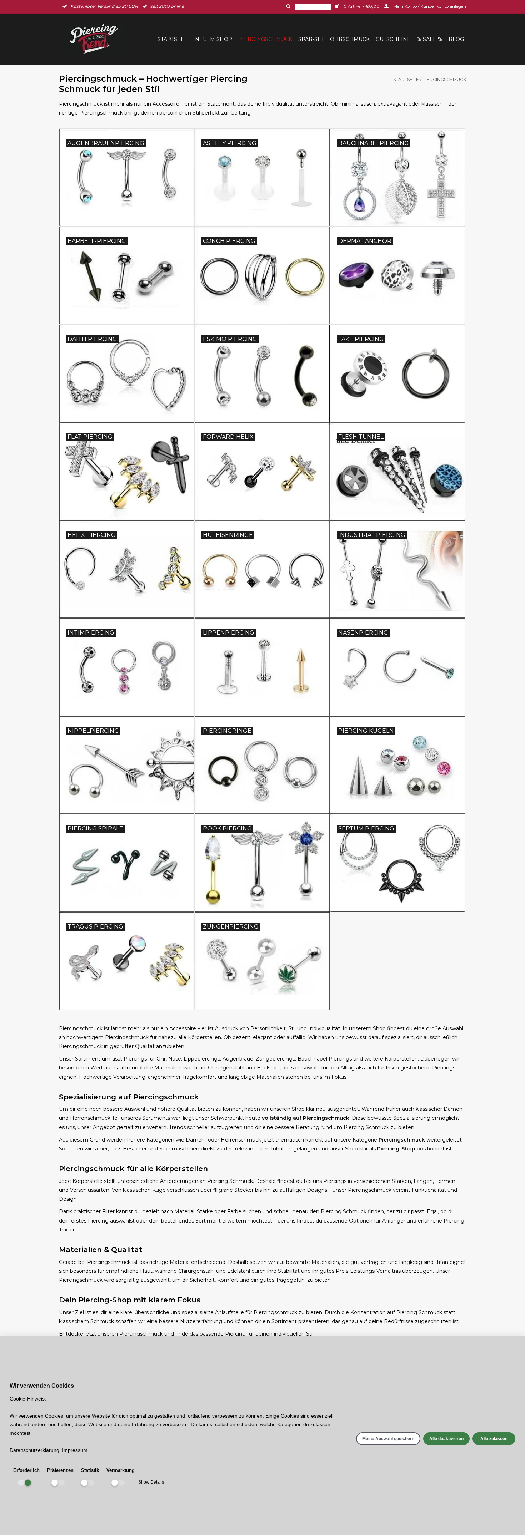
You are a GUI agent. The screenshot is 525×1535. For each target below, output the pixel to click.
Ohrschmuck (350, 39)
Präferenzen (60, 1470)
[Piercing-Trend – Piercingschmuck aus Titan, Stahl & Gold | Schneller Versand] (98, 39)
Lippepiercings (202, 1059)
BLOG (456, 39)
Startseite (173, 39)
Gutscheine (393, 39)
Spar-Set (311, 39)
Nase (174, 1059)
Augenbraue (237, 1059)
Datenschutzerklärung (34, 1450)
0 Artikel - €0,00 (361, 6)
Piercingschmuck (265, 39)
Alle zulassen (494, 1438)
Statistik (90, 1470)
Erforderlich (26, 1470)
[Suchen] (287, 6)
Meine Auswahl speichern (388, 1438)
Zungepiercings (275, 1059)
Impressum (75, 1450)
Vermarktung (120, 1470)
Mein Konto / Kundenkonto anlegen (429, 6)
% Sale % (429, 39)
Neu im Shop (213, 39)
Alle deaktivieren (446, 1438)
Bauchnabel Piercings (325, 1059)
